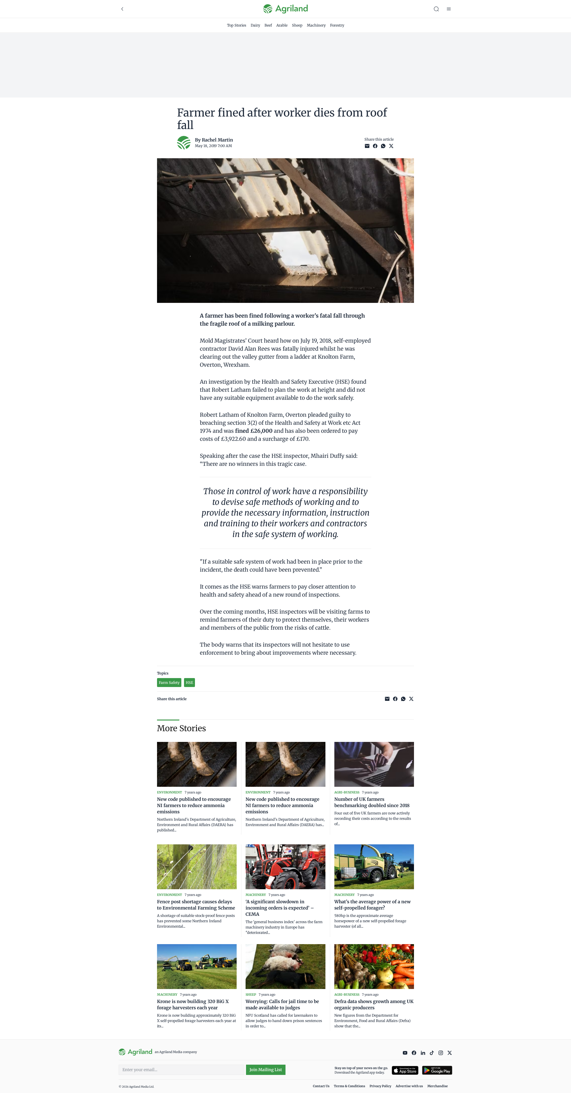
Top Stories (236, 25)
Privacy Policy (380, 1086)
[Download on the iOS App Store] (405, 1070)
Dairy (255, 25)
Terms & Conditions (349, 1086)
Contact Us (321, 1086)
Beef (268, 25)
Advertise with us (409, 1086)
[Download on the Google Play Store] (437, 1070)
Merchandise (437, 1086)
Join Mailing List (266, 1069)
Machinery (316, 25)
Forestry (337, 25)
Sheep (297, 25)
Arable (282, 25)
